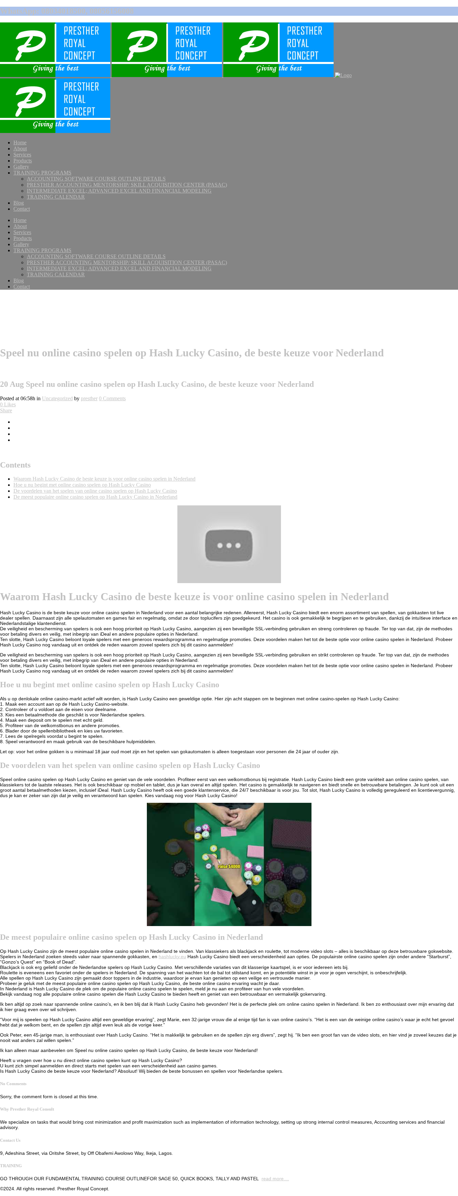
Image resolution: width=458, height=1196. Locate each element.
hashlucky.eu (172, 956)
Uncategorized (57, 398)
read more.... (275, 1178)
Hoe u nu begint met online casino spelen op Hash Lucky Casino (82, 485)
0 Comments (112, 398)
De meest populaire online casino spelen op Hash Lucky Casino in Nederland (95, 497)
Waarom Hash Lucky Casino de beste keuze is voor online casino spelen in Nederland (104, 479)
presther (89, 398)
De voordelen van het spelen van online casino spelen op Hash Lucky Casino (95, 491)
